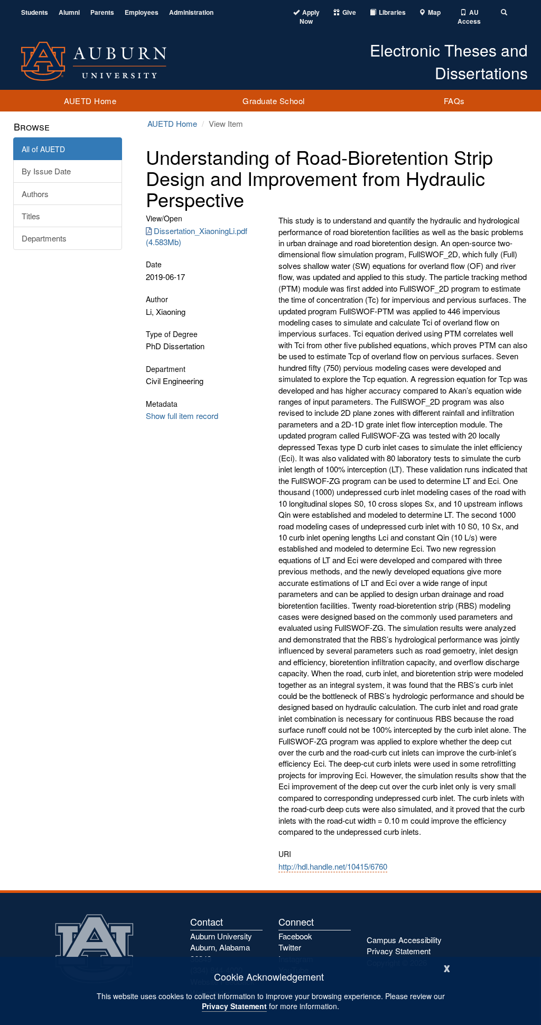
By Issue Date (46, 170)
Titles (31, 215)
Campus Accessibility (404, 939)
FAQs (454, 100)
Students (34, 12)
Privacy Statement (234, 1006)
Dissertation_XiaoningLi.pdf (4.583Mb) (196, 236)
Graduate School (273, 100)
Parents (102, 12)
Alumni (69, 12)
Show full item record (182, 415)
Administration (191, 12)
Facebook (295, 936)
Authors (35, 193)
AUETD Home (90, 100)
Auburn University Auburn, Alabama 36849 (221, 947)
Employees (141, 12)
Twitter (289, 947)
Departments (44, 238)
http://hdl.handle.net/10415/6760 (332, 866)
